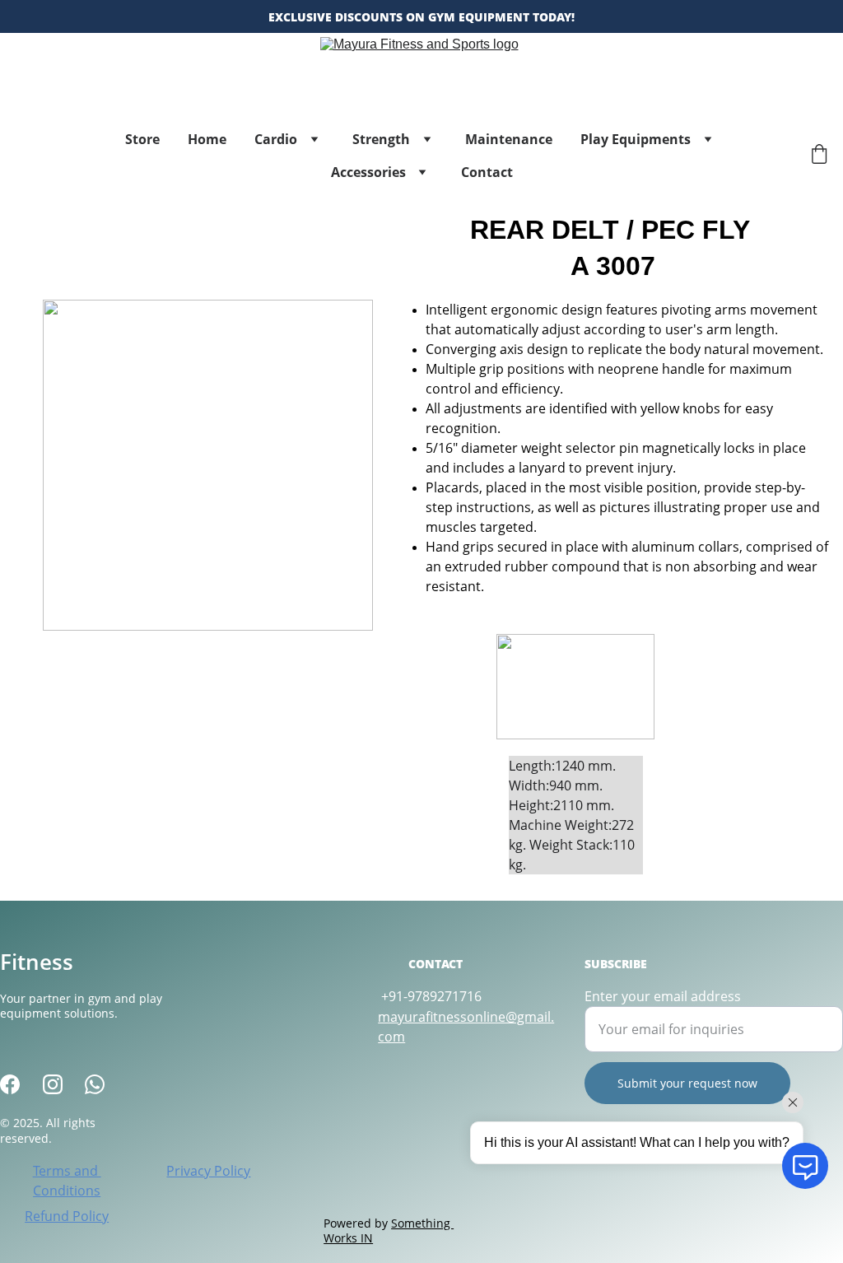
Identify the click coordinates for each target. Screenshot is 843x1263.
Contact (487, 172)
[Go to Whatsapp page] (95, 1084)
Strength (381, 139)
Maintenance (508, 139)
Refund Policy (67, 1216)
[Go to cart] (819, 156)
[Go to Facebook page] (10, 1084)
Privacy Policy (208, 1171)
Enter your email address (663, 996)
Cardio (275, 139)
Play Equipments (635, 139)
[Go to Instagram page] (53, 1084)
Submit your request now (687, 1083)
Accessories (368, 172)
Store (142, 139)
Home (207, 139)
